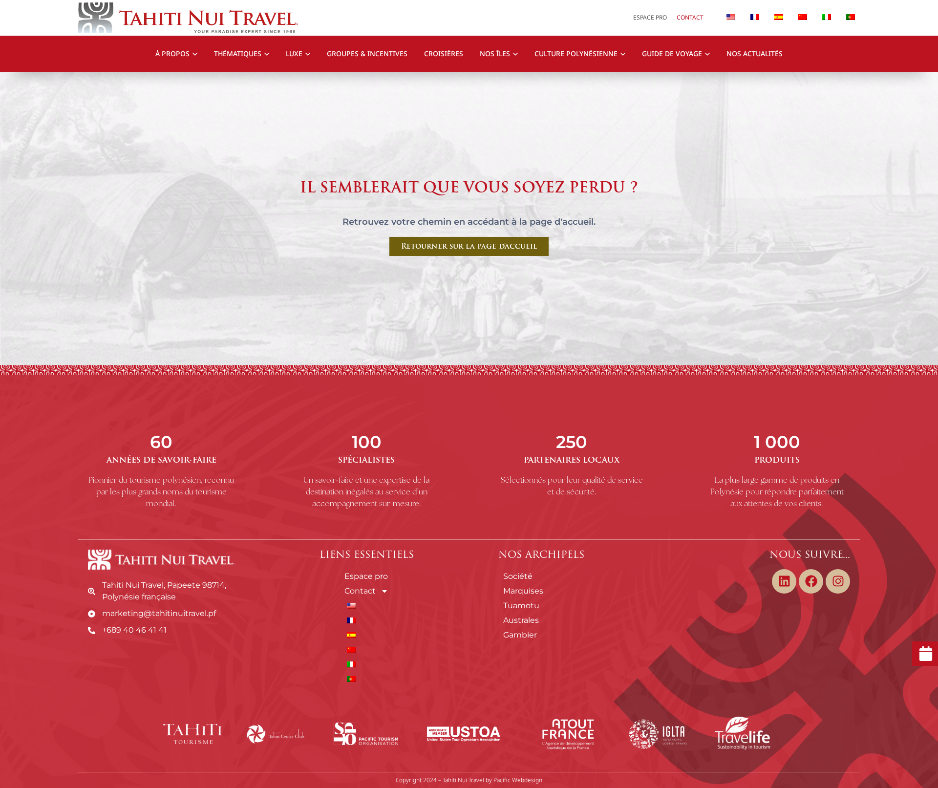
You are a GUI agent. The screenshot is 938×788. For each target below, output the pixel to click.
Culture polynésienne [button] (576, 53)
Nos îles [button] (495, 53)
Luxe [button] (294, 53)
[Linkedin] (784, 581)
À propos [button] (172, 53)
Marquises (523, 591)
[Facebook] (811, 581)
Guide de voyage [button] (672, 53)
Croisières (443, 53)
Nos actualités (754, 53)
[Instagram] (838, 581)
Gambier (520, 634)
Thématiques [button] (237, 53)
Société (518, 576)
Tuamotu (521, 605)
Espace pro (650, 17)
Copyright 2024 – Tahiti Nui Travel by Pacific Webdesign (469, 780)
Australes (521, 620)
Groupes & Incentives (367, 53)
